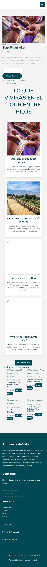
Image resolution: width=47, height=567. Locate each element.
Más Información (23, 363)
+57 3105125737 (9, 494)
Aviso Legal (6, 524)
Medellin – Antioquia (10, 491)
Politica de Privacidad (10, 532)
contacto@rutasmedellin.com (13, 497)
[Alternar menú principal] (42, 4)
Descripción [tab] (11, 83)
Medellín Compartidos (10, 44)
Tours (4, 511)
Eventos (5, 517)
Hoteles (5, 514)
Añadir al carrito (12, 76)
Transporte (6, 508)
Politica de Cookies (9, 540)
